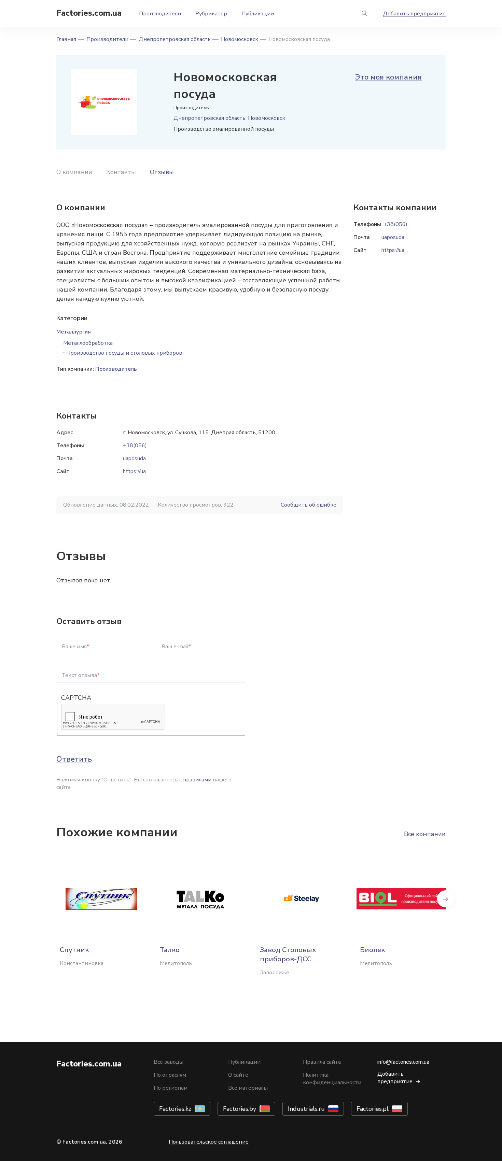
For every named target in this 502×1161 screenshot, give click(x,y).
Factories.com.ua (89, 13)
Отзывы (162, 172)
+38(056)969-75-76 (149, 445)
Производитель (116, 369)
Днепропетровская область (175, 39)
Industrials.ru (306, 1109)
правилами (197, 779)
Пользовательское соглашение (209, 1142)
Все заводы (168, 1062)
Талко (170, 949)
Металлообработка (88, 343)
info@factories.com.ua (403, 1062)
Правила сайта (322, 1062)
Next (445, 898)
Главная (66, 39)
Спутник (74, 949)
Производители (160, 13)
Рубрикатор (211, 13)
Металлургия (73, 332)
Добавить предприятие (414, 13)
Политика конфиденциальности (332, 1078)
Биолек (372, 949)
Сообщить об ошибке (308, 505)
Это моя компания (388, 77)
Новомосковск (239, 39)
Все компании (425, 834)
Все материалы (248, 1088)
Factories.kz (175, 1109)
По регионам (170, 1088)
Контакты (121, 172)
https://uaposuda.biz (147, 471)
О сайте (238, 1075)
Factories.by (239, 1109)
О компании (74, 172)
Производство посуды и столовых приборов (124, 353)
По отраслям (170, 1075)
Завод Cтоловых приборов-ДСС (288, 954)
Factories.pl (373, 1109)
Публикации (257, 13)
